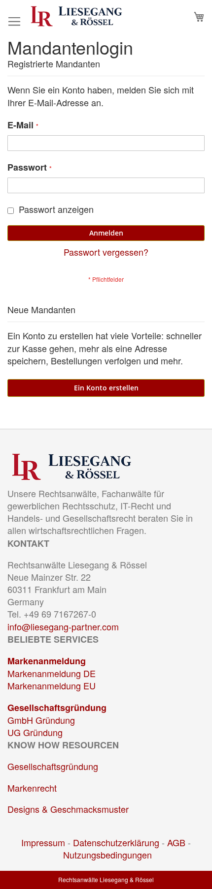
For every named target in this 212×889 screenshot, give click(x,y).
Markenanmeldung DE (51, 673)
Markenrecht (32, 787)
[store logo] (76, 16)
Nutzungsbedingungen (107, 854)
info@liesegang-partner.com (63, 626)
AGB (176, 842)
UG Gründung (35, 732)
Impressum (43, 842)
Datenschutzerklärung (116, 842)
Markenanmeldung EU (51, 685)
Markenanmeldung (46, 660)
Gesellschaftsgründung (56, 707)
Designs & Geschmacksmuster (68, 808)
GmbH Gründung (41, 719)
